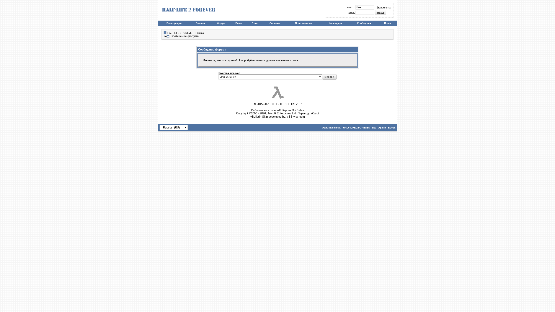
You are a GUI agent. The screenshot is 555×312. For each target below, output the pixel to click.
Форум (221, 23)
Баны (238, 23)
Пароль (351, 12)
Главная (200, 23)
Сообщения (364, 23)
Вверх (391, 127)
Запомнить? (384, 7)
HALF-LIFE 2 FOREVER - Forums (185, 33)
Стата (255, 23)
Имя (349, 7)
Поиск (388, 23)
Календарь (335, 23)
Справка (274, 23)
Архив (382, 127)
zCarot (315, 113)
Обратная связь (331, 127)
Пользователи (303, 23)
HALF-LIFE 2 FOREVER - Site (359, 127)
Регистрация (173, 23)
